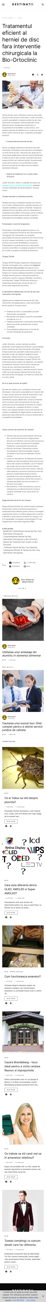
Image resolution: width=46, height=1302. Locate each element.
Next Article (7, 667)
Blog (20, 18)
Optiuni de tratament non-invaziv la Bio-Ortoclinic (20, 543)
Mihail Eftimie (12, 74)
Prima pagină (7, 18)
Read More (11, 821)
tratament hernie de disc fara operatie (20, 547)
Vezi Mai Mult (18, 1300)
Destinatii (23, 4)
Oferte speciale (16, 971)
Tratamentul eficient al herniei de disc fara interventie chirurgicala (21, 551)
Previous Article (11, 596)
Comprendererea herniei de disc (17, 536)
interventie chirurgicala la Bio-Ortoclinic (20, 539)
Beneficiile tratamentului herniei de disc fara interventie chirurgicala (22, 532)
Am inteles (31, 1300)
